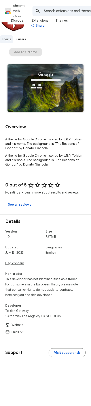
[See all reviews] (19, 204)
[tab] (18, 20)
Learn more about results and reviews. (52, 192)
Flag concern (14, 263)
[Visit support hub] (67, 352)
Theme (6, 39)
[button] (45, 88)
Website (17, 325)
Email (15, 332)
